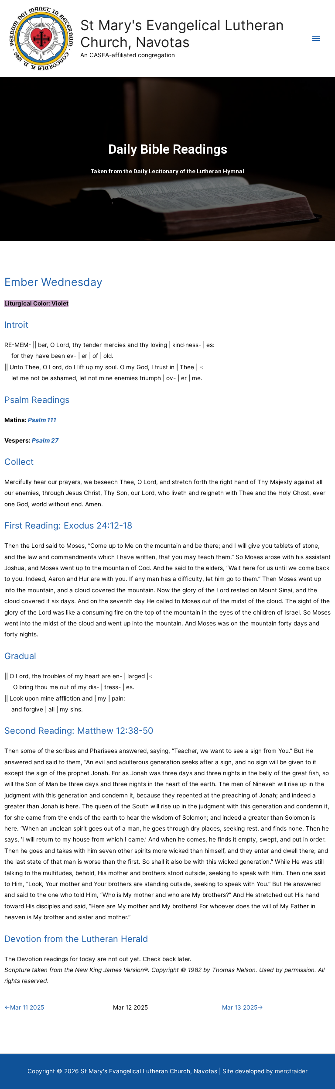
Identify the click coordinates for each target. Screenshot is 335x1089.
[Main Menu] (316, 38)
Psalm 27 (45, 440)
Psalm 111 (42, 419)
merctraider (291, 1071)
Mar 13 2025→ (242, 1007)
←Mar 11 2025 (24, 1007)
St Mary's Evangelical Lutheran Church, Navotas (182, 33)
